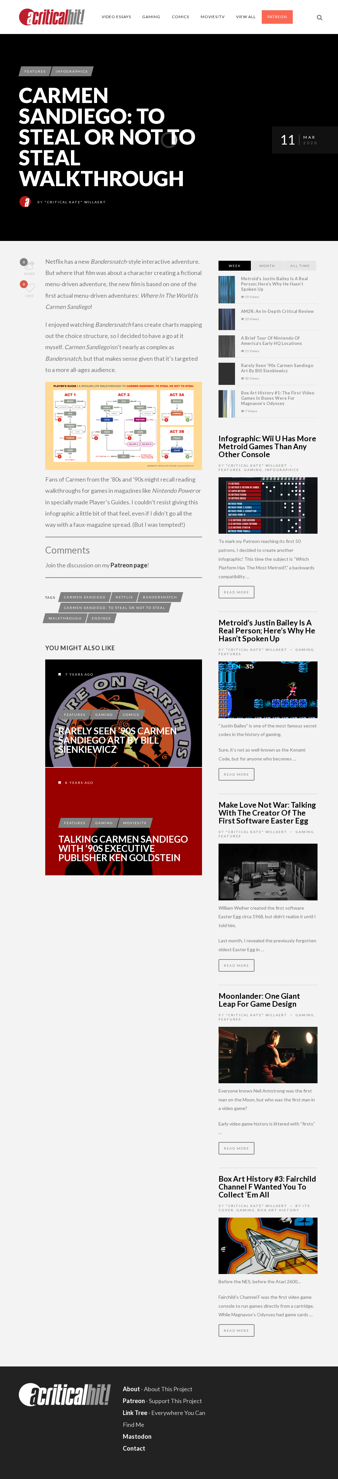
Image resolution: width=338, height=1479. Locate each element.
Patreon (277, 16)
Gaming (151, 16)
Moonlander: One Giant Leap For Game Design (259, 999)
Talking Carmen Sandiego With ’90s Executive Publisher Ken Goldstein (123, 848)
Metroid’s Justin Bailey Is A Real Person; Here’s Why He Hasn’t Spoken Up (274, 284)
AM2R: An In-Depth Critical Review (277, 311)
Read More (236, 592)
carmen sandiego (85, 597)
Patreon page (129, 565)
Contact (134, 1448)
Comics (180, 16)
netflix (124, 597)
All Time (300, 266)
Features (35, 71)
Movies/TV (213, 16)
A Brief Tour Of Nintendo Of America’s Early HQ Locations (271, 340)
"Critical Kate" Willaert (75, 202)
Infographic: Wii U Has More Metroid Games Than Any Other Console (267, 446)
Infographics (72, 71)
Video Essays (116, 16)
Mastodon (137, 1436)
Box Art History (278, 1210)
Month (267, 266)
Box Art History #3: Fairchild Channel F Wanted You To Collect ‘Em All (267, 1186)
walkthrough (65, 618)
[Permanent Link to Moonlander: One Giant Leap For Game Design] (268, 1054)
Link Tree (135, 1412)
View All (246, 16)
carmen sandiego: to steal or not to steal (114, 608)
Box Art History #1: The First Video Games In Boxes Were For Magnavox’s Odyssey (277, 398)
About (131, 1389)
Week (235, 266)
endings (101, 618)
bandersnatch (160, 597)
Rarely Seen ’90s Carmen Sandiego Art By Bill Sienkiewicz (117, 740)
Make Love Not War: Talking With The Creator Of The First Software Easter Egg (267, 812)
